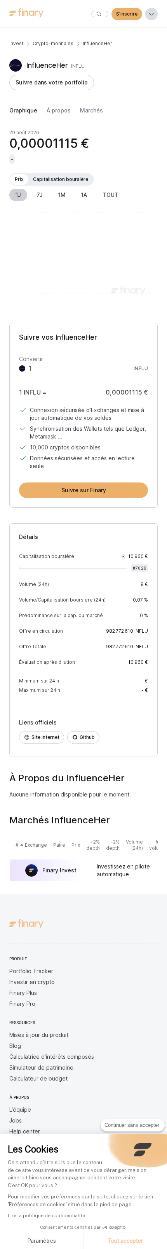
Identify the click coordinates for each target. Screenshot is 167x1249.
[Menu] (151, 14)
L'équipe (20, 1109)
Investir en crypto (32, 982)
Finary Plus (23, 992)
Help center (24, 1131)
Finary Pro (22, 1003)
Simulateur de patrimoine (41, 1067)
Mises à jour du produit (38, 1034)
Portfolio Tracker (31, 971)
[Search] (99, 14)
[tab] (23, 112)
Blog (15, 1045)
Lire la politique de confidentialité (46, 1215)
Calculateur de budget (38, 1078)
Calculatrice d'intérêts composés (51, 1056)
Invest (16, 43)
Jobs (15, 1120)
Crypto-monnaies (53, 43)
